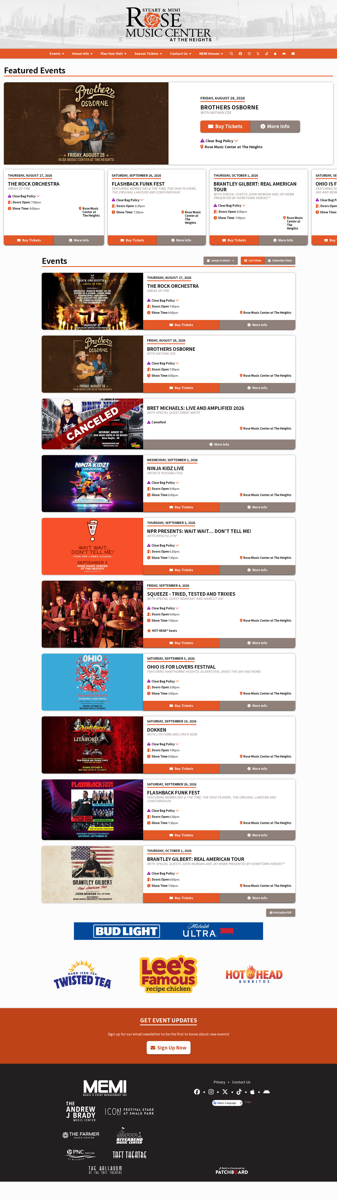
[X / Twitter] (225, 1091)
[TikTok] (240, 1091)
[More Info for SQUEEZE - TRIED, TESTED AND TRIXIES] (168, 614)
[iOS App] (253, 1091)
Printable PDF (282, 912)
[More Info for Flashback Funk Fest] (157, 207)
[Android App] (266, 1091)
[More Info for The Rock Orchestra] (54, 207)
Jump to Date (220, 260)
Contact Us (241, 1081)
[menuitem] (57, 53)
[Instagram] (211, 1091)
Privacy (220, 1081)
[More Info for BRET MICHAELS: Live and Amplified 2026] (168, 424)
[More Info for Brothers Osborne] (168, 123)
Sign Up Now (171, 1047)
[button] (250, 140)
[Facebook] (197, 1091)
